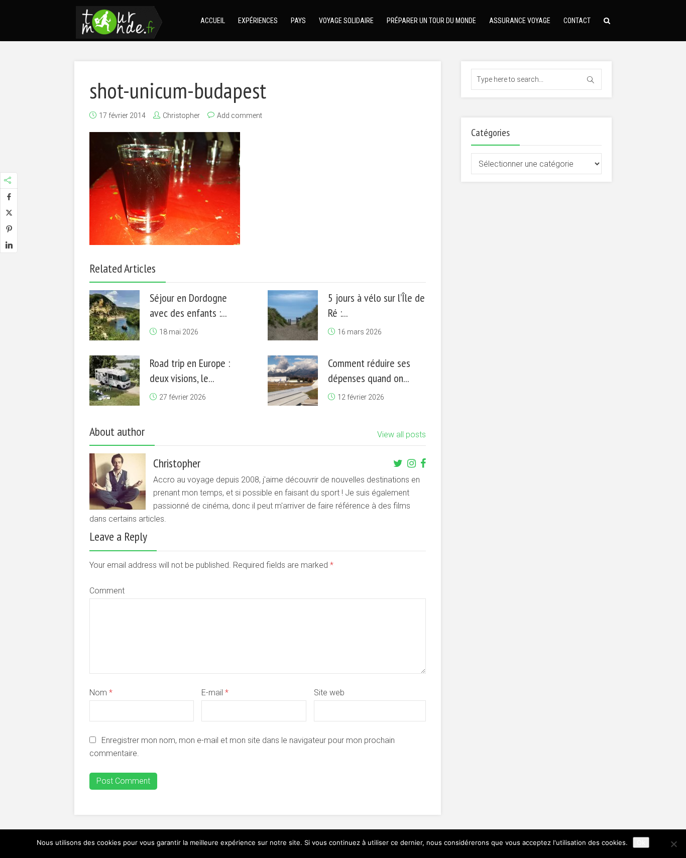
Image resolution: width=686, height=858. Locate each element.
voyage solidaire (346, 21)
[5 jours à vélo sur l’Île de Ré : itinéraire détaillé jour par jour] (293, 315)
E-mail (214, 692)
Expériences (258, 21)
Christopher (181, 115)
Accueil (212, 21)
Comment (107, 590)
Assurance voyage (519, 21)
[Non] (673, 844)
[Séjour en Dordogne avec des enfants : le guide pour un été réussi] (114, 315)
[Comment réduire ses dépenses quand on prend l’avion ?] (293, 380)
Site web (329, 692)
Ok (641, 842)
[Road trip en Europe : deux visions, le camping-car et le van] (114, 380)
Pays (298, 21)
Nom (100, 692)
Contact (577, 21)
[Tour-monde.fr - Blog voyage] (119, 21)
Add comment (239, 115)
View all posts (401, 434)
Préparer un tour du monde (431, 21)
